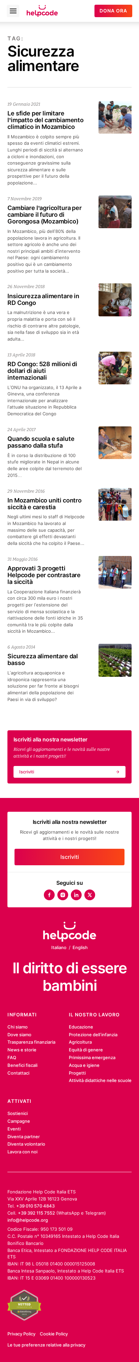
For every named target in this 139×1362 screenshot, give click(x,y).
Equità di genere (86, 1049)
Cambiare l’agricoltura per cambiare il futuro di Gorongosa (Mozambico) (44, 214)
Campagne (18, 1121)
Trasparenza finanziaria (31, 1042)
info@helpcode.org (27, 1220)
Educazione (81, 1026)
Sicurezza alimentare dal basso (42, 659)
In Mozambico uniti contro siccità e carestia (44, 503)
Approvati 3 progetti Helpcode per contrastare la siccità (44, 574)
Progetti (77, 1073)
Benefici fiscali (22, 1065)
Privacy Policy (21, 1333)
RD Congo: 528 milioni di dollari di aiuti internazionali (42, 370)
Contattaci (18, 1073)
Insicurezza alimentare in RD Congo (43, 299)
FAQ (11, 1057)
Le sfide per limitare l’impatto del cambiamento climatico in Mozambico (45, 119)
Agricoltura (80, 1042)
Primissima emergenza (92, 1057)
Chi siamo (17, 1026)
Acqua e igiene (84, 1065)
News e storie (21, 1049)
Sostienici (17, 1113)
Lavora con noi (22, 1151)
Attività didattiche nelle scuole (100, 1080)
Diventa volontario (26, 1144)
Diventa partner (23, 1136)
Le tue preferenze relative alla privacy (46, 1345)
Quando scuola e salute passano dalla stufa (40, 442)
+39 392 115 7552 (36, 1213)
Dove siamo (19, 1034)
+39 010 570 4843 (35, 1206)
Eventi (14, 1128)
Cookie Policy (54, 1333)
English (80, 947)
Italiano (58, 947)
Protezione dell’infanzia (93, 1034)
